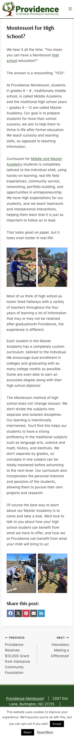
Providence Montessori (25, 698)
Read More (45, 732)
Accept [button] (56, 723)
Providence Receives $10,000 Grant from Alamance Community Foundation (17, 655)
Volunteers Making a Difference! (60, 647)
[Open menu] (70, 9)
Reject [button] (28, 732)
